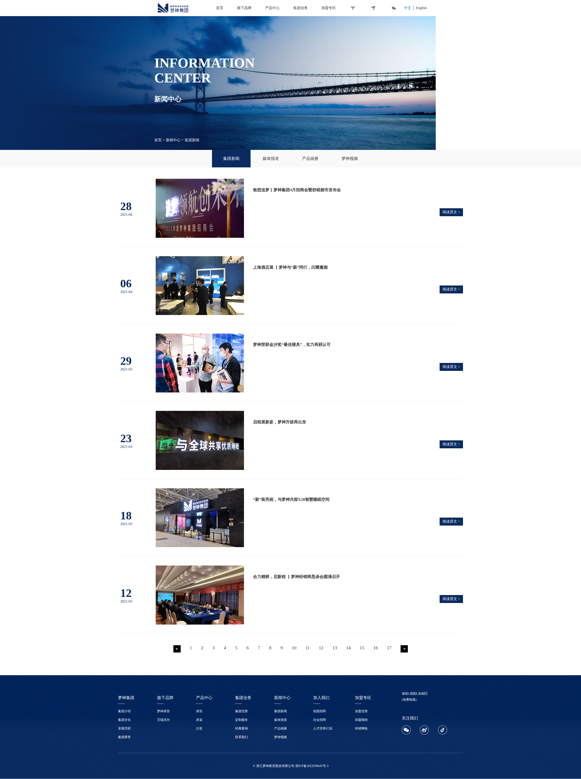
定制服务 (241, 720)
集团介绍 (124, 711)
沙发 (199, 728)
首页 (219, 8)
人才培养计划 (322, 728)
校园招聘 (319, 711)
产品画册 (280, 728)
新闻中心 (173, 140)
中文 (407, 8)
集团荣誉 (124, 737)
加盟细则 (361, 720)
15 (362, 647)
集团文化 (124, 720)
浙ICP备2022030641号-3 (311, 766)
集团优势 (241, 711)
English (421, 8)
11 (307, 647)
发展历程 (124, 728)
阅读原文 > (451, 212)
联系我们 (241, 737)
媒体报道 (280, 720)
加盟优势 (361, 711)
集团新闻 (192, 140)
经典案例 (241, 728)
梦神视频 (280, 737)
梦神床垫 (163, 711)
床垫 (199, 711)
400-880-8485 (415, 693)
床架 (199, 720)
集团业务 (300, 8)
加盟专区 (328, 8)
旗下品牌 (244, 8)
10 (294, 647)
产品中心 (272, 8)
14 (348, 647)
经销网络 (361, 728)
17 (389, 647)
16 (375, 647)
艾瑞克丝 (163, 720)
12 (321, 647)
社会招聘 (319, 720)
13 (334, 647)
